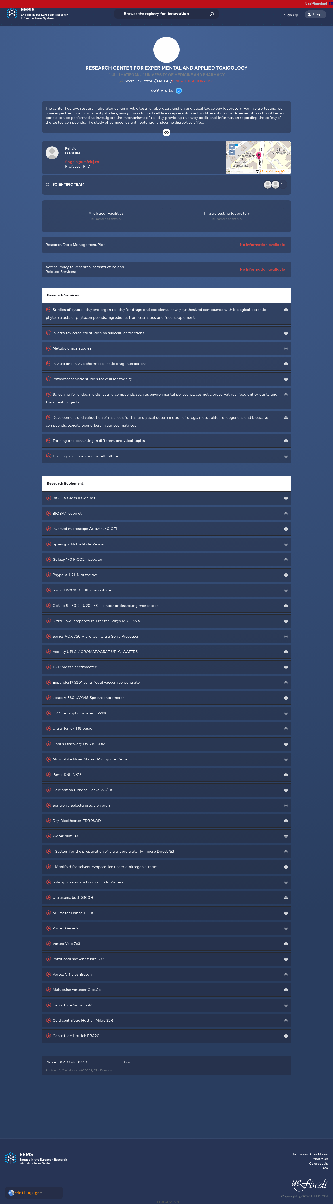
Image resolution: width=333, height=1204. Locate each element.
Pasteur (51, 1070)
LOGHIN (72, 153)
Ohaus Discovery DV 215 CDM (79, 744)
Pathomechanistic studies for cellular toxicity (92, 379)
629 (155, 90)
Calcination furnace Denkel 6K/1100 (84, 790)
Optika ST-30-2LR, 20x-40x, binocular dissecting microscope (106, 606)
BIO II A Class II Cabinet (74, 498)
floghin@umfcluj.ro (82, 162)
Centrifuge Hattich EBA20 (76, 1036)
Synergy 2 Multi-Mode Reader (79, 544)
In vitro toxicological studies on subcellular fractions (98, 333)
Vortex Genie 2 (65, 928)
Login (318, 14)
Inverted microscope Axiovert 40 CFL (85, 529)
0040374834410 (72, 1062)
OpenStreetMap (274, 171)
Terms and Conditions (310, 1154)
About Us (320, 1159)
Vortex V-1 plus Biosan (72, 974)
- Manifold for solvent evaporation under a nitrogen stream (105, 867)
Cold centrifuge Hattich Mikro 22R (83, 1020)
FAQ (324, 1168)
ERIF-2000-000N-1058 (193, 81)
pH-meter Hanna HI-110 (74, 913)
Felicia (71, 149)
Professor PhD (77, 167)
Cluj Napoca (71, 1070)
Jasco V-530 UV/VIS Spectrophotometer (88, 698)
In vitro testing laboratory (227, 213)
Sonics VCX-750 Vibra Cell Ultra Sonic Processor (96, 636)
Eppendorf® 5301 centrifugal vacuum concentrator (97, 682)
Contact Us (318, 1163)
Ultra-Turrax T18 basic (72, 729)
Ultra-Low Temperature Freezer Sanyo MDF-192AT (97, 621)
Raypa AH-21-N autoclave (75, 575)
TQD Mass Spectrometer (75, 667)
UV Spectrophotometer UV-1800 (81, 713)
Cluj (96, 1070)
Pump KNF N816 (67, 775)
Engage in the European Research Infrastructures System (44, 14)
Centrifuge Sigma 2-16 (72, 1005)
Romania (106, 1070)
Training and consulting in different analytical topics (99, 441)
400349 (86, 1070)
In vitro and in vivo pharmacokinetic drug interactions (99, 364)
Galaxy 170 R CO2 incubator (78, 560)
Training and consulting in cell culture (85, 456)
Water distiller (65, 836)
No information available (262, 245)
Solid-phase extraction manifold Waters (88, 882)
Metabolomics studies (72, 348)
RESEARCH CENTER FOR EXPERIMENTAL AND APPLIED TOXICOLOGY (166, 68)
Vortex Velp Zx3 (66, 944)
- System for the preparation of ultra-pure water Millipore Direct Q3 (113, 851)
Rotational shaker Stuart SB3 (78, 959)
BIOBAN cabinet (67, 513)
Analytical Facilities (106, 213)
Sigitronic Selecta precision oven (81, 805)
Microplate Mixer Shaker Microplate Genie (90, 759)
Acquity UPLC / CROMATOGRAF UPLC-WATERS (95, 652)
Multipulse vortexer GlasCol (77, 990)
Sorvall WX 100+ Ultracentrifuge (82, 590)
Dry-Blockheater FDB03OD (77, 821)
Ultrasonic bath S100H (73, 898)
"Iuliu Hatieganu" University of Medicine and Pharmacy (166, 75)
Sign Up (291, 15)
